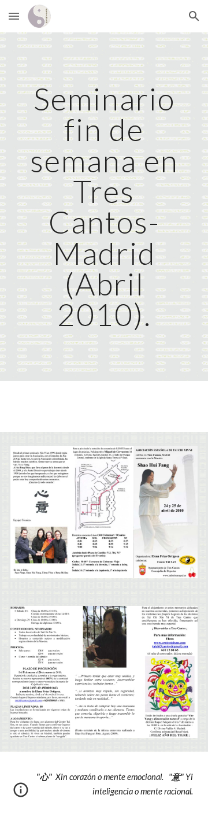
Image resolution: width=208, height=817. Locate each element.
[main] (104, 207)
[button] (14, 16)
